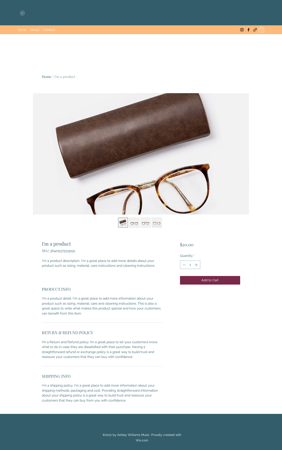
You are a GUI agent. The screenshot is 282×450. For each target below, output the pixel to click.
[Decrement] (184, 265)
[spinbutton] (190, 265)
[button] (261, 29)
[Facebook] (248, 30)
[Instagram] (242, 30)
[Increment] (197, 265)
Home (46, 76)
